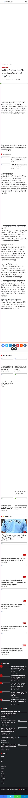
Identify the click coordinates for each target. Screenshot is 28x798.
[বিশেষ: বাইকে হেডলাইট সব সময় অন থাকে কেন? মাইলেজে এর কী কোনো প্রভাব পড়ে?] (7, 361)
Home (4, 64)
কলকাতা (2, 756)
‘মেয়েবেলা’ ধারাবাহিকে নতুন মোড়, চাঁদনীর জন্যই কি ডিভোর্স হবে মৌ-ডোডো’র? (21, 368)
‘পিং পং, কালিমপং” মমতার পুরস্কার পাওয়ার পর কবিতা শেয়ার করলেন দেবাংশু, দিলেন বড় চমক (7, 507)
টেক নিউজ (3, 776)
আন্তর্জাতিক (3, 766)
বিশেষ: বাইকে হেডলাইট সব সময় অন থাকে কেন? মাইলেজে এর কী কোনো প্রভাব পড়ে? (7, 368)
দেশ (1, 764)
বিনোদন (2, 780)
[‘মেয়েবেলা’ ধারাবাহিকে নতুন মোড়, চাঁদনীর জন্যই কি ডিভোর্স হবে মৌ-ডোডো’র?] (21, 361)
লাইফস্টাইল (3, 778)
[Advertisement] (14, 18)
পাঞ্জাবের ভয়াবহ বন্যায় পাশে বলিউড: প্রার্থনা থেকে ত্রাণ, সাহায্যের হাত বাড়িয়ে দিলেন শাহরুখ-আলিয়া (19, 694)
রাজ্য (2, 761)
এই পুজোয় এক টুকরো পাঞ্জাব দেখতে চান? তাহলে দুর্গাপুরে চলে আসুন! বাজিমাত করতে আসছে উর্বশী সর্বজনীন (18, 677)
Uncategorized (9, 64)
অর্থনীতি (2, 773)
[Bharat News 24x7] (8, 1)
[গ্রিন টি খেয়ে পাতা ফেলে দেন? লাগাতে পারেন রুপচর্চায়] (21, 431)
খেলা (2, 771)
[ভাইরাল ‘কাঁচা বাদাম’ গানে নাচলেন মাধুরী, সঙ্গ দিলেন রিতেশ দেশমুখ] (21, 500)
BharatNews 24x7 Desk (8, 79)
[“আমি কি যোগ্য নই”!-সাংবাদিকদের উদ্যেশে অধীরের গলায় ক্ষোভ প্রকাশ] (5, 166)
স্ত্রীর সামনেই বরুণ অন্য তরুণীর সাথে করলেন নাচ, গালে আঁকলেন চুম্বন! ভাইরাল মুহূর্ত (7, 383)
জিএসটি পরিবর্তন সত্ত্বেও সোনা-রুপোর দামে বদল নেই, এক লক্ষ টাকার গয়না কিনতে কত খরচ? (18, 701)
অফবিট (2, 783)
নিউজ (2, 759)
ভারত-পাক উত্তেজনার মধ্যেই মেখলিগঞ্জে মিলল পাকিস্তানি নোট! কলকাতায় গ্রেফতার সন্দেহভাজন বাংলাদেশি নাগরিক (11, 650)
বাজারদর (2, 768)
